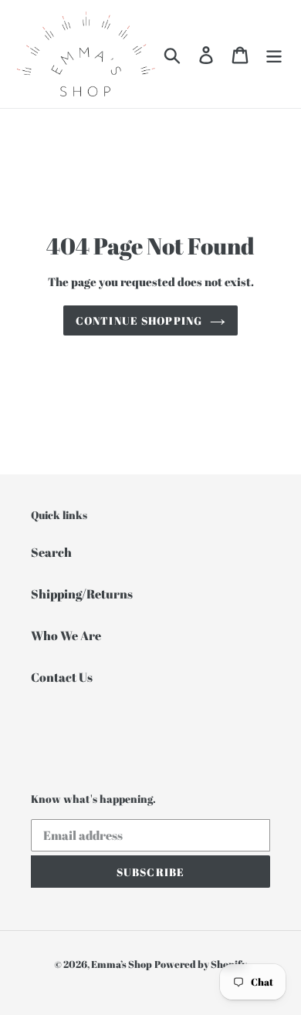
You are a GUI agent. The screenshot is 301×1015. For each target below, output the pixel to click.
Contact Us (62, 677)
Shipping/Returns (82, 593)
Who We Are (66, 635)
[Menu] (274, 54)
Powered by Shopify (200, 964)
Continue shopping (139, 320)
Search (51, 552)
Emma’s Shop (121, 964)
